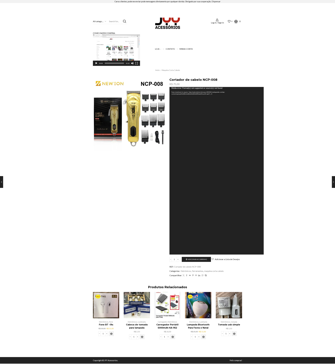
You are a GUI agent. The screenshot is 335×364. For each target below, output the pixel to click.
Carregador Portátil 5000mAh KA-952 (167, 326)
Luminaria (142, 322)
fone (111, 322)
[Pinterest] (192, 275)
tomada (234, 322)
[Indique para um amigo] (196, 275)
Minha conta (186, 49)
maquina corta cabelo (171, 70)
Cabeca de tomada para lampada (137, 326)
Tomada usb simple (229, 324)
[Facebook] (186, 275)
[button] (116, 50)
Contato (170, 49)
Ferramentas (197, 271)
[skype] (205, 275)
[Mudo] (132, 63)
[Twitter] (183, 275)
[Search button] (124, 21)
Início (157, 70)
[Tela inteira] (136, 63)
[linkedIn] (199, 275)
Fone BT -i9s (106, 324)
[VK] (189, 275)
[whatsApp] (202, 275)
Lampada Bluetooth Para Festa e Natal (198, 326)
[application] (116, 50)
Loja (157, 49)
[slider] (114, 63)
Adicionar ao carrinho (197, 259)
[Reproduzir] (96, 63)
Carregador (162, 322)
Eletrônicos (186, 271)
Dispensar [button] (216, 1)
